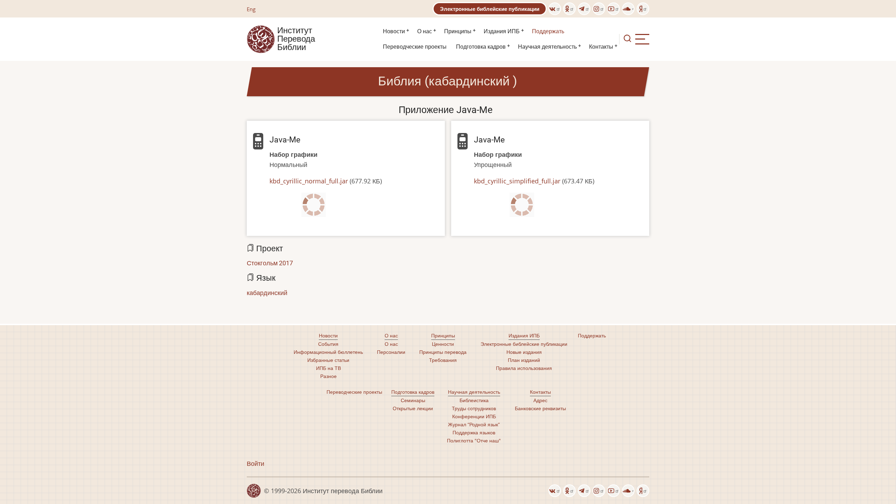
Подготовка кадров (481, 46)
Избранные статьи (328, 360)
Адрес (540, 400)
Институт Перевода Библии (296, 39)
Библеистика (474, 400)
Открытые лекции (413, 408)
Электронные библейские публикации (489, 8)
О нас (424, 31)
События (328, 344)
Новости (394, 31)
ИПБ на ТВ (328, 368)
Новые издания (524, 352)
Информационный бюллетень (328, 352)
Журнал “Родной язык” (474, 424)
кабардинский (267, 292)
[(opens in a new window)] (554, 8)
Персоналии (391, 352)
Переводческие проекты (415, 46)
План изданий (524, 360)
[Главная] (261, 38)
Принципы (457, 31)
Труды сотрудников (474, 408)
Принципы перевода (443, 352)
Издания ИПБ (502, 31)
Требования (443, 360)
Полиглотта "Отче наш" (474, 440)
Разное (328, 376)
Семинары (413, 400)
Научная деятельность (547, 46)
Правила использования (524, 368)
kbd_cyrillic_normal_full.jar (309, 181)
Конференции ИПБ (474, 416)
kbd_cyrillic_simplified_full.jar (517, 181)
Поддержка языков (474, 432)
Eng (251, 9)
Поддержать (548, 31)
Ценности (443, 344)
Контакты (601, 46)
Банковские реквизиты (540, 408)
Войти (255, 463)
